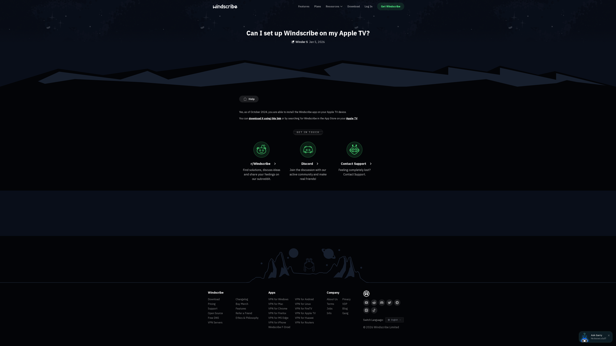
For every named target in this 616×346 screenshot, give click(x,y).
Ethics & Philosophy (247, 317)
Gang (345, 313)
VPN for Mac (275, 303)
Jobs (330, 308)
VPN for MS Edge (278, 317)
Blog (345, 308)
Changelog (242, 299)
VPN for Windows (278, 299)
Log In (368, 6)
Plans (317, 6)
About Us (332, 299)
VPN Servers (215, 322)
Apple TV (351, 118)
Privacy (346, 299)
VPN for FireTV (303, 308)
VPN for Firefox (277, 313)
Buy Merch (242, 303)
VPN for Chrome (277, 308)
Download (353, 6)
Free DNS (213, 317)
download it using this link (265, 118)
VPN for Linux (303, 303)
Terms (330, 303)
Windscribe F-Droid (279, 327)
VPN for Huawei (304, 317)
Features (303, 6)
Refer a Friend (244, 313)
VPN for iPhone (277, 322)
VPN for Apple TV (305, 313)
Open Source (215, 313)
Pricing (212, 303)
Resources (332, 6)
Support (212, 308)
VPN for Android (304, 299)
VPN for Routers (304, 322)
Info (329, 313)
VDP (344, 303)
